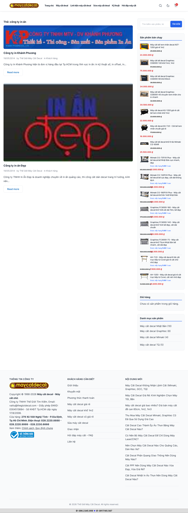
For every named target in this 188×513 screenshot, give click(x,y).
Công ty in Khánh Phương (20, 52)
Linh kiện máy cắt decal (80, 5)
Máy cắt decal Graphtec (153, 331)
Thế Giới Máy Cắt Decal (31, 58)
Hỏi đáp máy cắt (129, 5)
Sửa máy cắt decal (101, 5)
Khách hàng (52, 58)
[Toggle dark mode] (168, 6)
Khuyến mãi (73, 391)
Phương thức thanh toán (80, 397)
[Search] (160, 6)
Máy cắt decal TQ (150, 344)
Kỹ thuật (115, 5)
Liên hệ (71, 441)
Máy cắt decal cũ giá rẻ (80, 416)
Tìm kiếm (176, 24)
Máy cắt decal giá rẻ (78, 404)
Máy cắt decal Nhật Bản (153, 326)
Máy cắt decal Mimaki (152, 337)
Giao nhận (73, 429)
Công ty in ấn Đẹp (15, 165)
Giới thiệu (72, 385)
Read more (13, 72)
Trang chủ (49, 5)
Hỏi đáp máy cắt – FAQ (80, 435)
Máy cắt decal (62, 5)
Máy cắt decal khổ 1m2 (80, 410)
